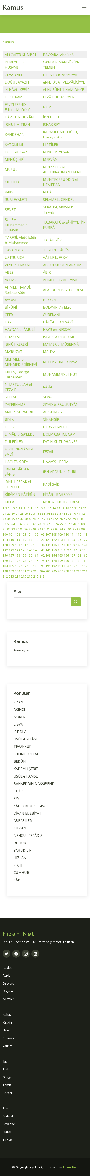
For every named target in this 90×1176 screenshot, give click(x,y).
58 (70, 519)
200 (17, 571)
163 (48, 555)
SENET (10, 209)
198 (5, 571)
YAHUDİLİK (22, 850)
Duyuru (8, 991)
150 (54, 550)
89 (39, 529)
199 (11, 571)
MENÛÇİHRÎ (14, 159)
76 (65, 524)
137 (60, 545)
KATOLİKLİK (14, 144)
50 (35, 519)
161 (35, 555)
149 (48, 550)
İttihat (7, 1014)
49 (30, 519)
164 (54, 555)
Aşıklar (7, 975)
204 (42, 571)
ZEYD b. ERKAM (17, 265)
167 (72, 555)
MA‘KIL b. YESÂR (56, 152)
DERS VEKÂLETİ (55, 426)
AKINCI (19, 709)
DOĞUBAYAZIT (17, 82)
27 (17, 513)
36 (57, 513)
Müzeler (8, 999)
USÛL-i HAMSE (26, 776)
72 (48, 524)
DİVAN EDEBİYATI (28, 813)
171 (11, 561)
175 (35, 561)
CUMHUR (21, 872)
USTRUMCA (14, 257)
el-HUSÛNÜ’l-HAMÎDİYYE (63, 89)
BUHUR (20, 843)
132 (29, 545)
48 (26, 519)
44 (8, 519)
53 (48, 519)
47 (22, 519)
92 (52, 529)
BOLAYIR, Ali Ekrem (58, 307)
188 (29, 566)
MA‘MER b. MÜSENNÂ (61, 344)
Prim (6, 1108)
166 (66, 555)
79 (78, 524)
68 (30, 524)
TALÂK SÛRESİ (54, 240)
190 (42, 566)
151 (60, 550)
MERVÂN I (51, 159)
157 (11, 555)
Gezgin (7, 1077)
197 (84, 566)
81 (4, 529)
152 (66, 550)
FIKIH (18, 865)
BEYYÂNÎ (50, 299)
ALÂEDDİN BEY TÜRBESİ (63, 289)
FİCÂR (18, 791)
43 (4, 519)
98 (78, 529)
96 (70, 529)
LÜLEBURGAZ (16, 152)
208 (66, 571)
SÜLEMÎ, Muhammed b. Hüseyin (16, 224)
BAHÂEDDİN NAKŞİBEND (34, 783)
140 (78, 545)
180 (66, 561)
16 (54, 508)
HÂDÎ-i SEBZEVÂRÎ (58, 322)
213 (11, 576)
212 (5, 576)
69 (35, 524)
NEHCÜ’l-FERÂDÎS (28, 835)
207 (60, 571)
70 (39, 524)
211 (84, 571)
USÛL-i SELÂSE (26, 739)
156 (5, 555)
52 (43, 519)
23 (85, 508)
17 (58, 508)
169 (84, 555)
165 (60, 555)
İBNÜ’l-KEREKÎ (16, 344)
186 (17, 566)
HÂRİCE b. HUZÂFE (20, 117)
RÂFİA (47, 387)
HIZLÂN (20, 857)
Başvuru (8, 983)
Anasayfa (21, 650)
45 (13, 519)
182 (78, 561)
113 (84, 534)
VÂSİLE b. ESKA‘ (55, 257)
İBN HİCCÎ (51, 117)
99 (83, 529)
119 (35, 540)
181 (72, 561)
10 (28, 508)
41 (78, 513)
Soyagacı (9, 1124)
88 (35, 529)
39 (70, 513)
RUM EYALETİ (16, 199)
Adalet (7, 968)
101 (11, 534)
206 (54, 571)
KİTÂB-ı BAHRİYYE (57, 494)
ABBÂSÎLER (23, 820)
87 (30, 529)
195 (72, 566)
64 (13, 524)
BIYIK (9, 419)
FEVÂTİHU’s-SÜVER (58, 97)
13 (41, 508)
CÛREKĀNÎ (51, 314)
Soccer (7, 1093)
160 (29, 555)
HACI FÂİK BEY (16, 461)
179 (60, 561)
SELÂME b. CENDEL (58, 199)
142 (5, 550)
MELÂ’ (10, 501)
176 (42, 561)
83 (13, 529)
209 (72, 571)
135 (48, 545)
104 (29, 534)
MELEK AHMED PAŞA (60, 361)
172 (17, 561)
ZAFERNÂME (15, 404)
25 (8, 513)
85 (22, 529)
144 (17, 550)
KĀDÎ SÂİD (51, 484)
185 (11, 566)
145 (23, 550)
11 (32, 508)
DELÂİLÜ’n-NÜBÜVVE (60, 74)
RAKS (9, 192)
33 (43, 513)
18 (63, 508)
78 (74, 524)
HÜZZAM (12, 337)
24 (4, 513)
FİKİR (47, 107)
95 (65, 529)
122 (54, 540)
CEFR (9, 314)
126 (78, 540)
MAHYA (49, 351)
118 (29, 540)
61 (83, 519)
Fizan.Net (70, 1167)
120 (42, 540)
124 (66, 540)
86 (26, 529)
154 (78, 550)
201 (23, 571)
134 (42, 545)
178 (54, 561)
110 (66, 534)
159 (23, 555)
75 (61, 524)
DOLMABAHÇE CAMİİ (60, 434)
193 (60, 566)
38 (65, 513)
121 (48, 540)
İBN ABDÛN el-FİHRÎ (59, 471)
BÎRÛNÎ (11, 307)
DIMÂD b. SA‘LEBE (19, 434)
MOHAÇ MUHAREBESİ (61, 501)
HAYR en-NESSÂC (57, 329)
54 (52, 519)
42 (83, 513)
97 (74, 529)
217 (35, 576)
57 (65, 519)
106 (42, 534)
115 (11, 540)
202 (29, 571)
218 (42, 576)
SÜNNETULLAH (27, 754)
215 (23, 576)
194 (66, 566)
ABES (9, 272)
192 (54, 566)
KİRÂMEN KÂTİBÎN (20, 494)
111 (72, 534)
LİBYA (18, 724)
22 (80, 508)
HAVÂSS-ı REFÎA (55, 461)
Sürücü (7, 1132)
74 (57, 524)
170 (5, 561)
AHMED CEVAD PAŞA (60, 279)
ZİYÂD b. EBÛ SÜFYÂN (61, 404)
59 (74, 519)
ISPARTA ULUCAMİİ (59, 337)
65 (17, 524)
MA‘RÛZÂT (13, 351)
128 (5, 545)
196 (78, 566)
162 (42, 555)
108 (54, 534)
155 (84, 550)
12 (36, 508)
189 (35, 566)
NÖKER (19, 716)
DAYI (9, 322)
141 (84, 545)
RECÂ (47, 192)
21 (76, 508)
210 (78, 571)
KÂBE (18, 880)
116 (17, 540)
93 (57, 529)
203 (35, 571)
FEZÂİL (48, 451)
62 (4, 524)
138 (66, 545)
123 (60, 540)
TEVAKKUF (22, 746)
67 (26, 524)
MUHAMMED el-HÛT (60, 374)
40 (74, 513)
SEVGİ (47, 397)
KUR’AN (20, 828)
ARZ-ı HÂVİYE (53, 412)
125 (72, 540)
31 (35, 513)
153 (72, 550)
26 (13, 513)
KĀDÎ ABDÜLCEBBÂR (31, 805)
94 (61, 529)
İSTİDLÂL (21, 731)
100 (5, 534)
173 (23, 561)
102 (17, 534)
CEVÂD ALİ (13, 74)
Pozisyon (9, 1038)
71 (43, 524)
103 (23, 534)
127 (84, 540)
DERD (9, 426)
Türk (6, 1069)
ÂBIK (47, 272)
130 (17, 545)
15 (50, 508)
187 (23, 566)
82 (8, 529)
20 (71, 508)
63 (8, 524)
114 (5, 540)
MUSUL (11, 169)
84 (17, 529)
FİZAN (18, 702)
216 (29, 576)
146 (29, 550)
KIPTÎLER (50, 144)
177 (48, 561)
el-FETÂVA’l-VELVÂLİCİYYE (64, 82)
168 (78, 555)
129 (11, 545)
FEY (16, 798)
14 (45, 508)
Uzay (6, 1030)
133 (35, 545)
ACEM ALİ (12, 279)
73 (52, 524)
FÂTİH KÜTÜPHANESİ (60, 441)
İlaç (5, 1061)
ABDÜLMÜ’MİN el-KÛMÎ (63, 265)
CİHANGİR (51, 419)
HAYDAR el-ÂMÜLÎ (20, 329)
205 (48, 571)
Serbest (8, 1116)
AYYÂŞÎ (10, 299)
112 (78, 534)
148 (42, 550)
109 (60, 534)
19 (67, 508)
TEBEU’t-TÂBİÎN (56, 250)
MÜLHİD (12, 182)
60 (78, 519)
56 (61, 519)
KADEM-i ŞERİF (26, 768)
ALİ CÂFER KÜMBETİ (21, 54)
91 (48, 529)
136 (54, 545)
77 (70, 524)
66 (22, 524)
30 (30, 513)
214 (17, 576)
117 (23, 540)
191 (48, 566)
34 (48, 513)
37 (61, 513)
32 (39, 513)
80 (83, 524)
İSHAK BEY (51, 124)
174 (29, 561)
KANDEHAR (14, 134)
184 (5, 566)
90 (43, 529)
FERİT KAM (13, 97)
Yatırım (7, 1046)
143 (11, 550)
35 (52, 513)
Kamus (13, 7)
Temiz (7, 1085)
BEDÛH (20, 761)
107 (48, 534)
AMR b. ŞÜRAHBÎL (19, 412)
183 (84, 561)
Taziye (7, 1140)
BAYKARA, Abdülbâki (59, 54)
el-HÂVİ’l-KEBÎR (17, 89)
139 (72, 545)
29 (26, 513)
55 (57, 519)
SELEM (10, 397)
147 (35, 550)
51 (39, 519)
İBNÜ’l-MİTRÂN (17, 124)
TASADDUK (14, 250)
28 (22, 513)
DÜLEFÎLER (14, 441)
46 (17, 519)
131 (23, 545)
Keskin (7, 1022)
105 (35, 534)
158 (17, 555)
